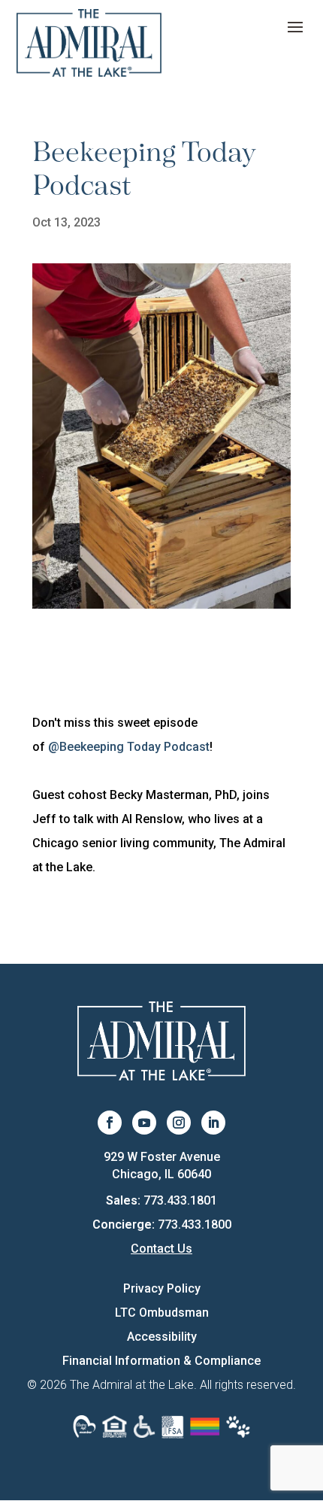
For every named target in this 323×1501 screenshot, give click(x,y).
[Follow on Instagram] (179, 1123)
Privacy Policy (162, 1288)
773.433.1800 (194, 1224)
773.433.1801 (180, 1200)
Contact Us (161, 1248)
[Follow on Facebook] (110, 1123)
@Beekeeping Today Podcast (129, 747)
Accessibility (162, 1336)
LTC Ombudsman (162, 1312)
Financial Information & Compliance (161, 1361)
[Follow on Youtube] (144, 1123)
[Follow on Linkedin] (213, 1123)
